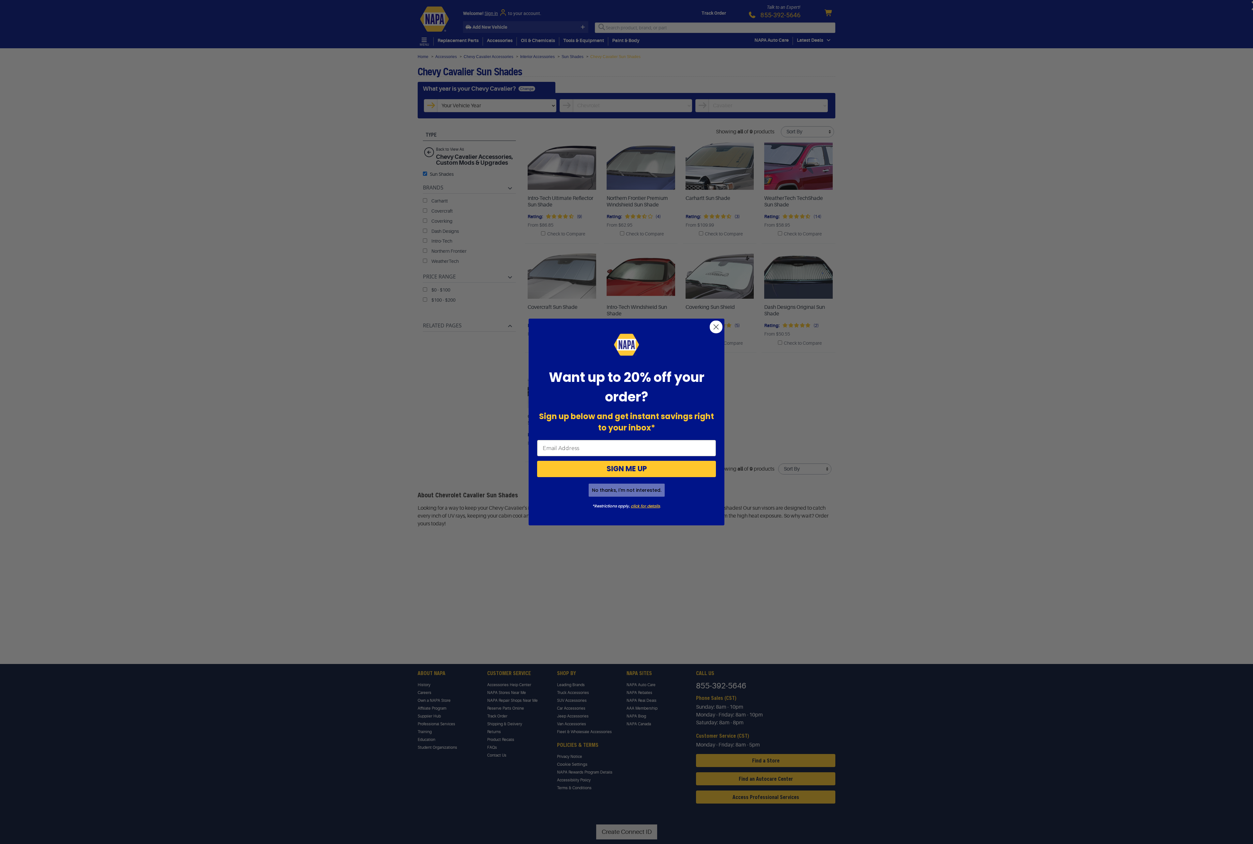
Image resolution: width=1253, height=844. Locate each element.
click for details (645, 506)
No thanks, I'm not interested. (626, 490)
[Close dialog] (716, 327)
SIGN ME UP (627, 469)
